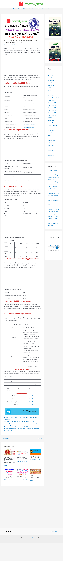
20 (53, 247)
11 (50, 245)
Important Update (51, 122)
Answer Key (50, 78)
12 (51, 245)
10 (48, 245)
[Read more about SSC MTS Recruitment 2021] (22, 471)
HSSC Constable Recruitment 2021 (34, 476)
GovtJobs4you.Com (32, 537)
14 (55, 245)
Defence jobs (50, 90)
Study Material (32, 8)
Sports (49, 137)
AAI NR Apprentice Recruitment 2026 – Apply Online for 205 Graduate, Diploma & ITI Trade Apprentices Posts (53, 191)
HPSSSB (50, 118)
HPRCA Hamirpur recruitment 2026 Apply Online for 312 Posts (53, 216)
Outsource (50, 127)
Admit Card (50, 75)
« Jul (49, 256)
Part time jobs (51, 130)
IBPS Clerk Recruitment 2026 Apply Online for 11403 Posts (53, 223)
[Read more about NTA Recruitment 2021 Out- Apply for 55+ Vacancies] (22, 452)
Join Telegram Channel (28, 127)
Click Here (31, 396)
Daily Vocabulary (51, 88)
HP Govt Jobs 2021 (52, 103)
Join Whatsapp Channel (29, 124)
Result (19, 8)
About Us (47, 8)
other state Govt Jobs (52, 125)
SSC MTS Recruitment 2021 (22, 477)
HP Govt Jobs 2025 (52, 113)
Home (14, 8)
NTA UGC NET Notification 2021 (8, 477)
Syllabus (25, 8)
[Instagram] (8, 531)
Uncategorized (51, 155)
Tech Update (50, 152)
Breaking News (51, 80)
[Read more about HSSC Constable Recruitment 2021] (35, 471)
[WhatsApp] (12, 531)
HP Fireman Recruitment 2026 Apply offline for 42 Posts (16, 426)
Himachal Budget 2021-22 (53, 98)
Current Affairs (51, 85)
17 (48, 247)
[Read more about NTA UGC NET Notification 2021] (9, 471)
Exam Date (50, 93)
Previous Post (5, 438)
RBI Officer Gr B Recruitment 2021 (34, 457)
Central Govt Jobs (8, 45)
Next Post (40, 438)
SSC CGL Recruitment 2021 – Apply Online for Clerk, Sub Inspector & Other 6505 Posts (9, 460)
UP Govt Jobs (51, 157)
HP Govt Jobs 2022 (52, 105)
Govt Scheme (51, 95)
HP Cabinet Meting (52, 100)
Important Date (51, 120)
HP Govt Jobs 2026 (52, 115)
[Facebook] (6, 531)
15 (57, 245)
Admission (50, 73)
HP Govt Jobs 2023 (52, 108)
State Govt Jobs (51, 140)
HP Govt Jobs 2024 (52, 110)
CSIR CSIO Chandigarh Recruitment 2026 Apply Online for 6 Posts (19, 421)
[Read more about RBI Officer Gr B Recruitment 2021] (35, 452)
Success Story (51, 145)
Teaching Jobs (51, 150)
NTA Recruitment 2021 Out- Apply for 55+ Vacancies (22, 459)
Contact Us (40, 8)
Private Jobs (50, 132)
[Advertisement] (22, 65)
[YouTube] (10, 531)
